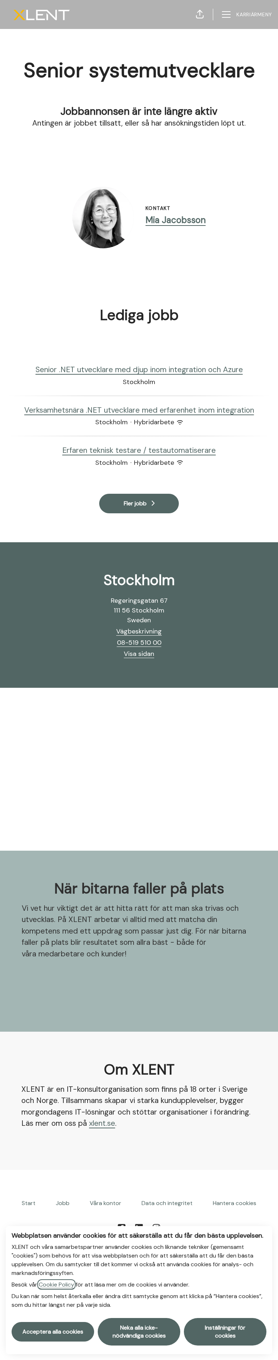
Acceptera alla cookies (52, 1331)
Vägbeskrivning (139, 631)
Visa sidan (139, 653)
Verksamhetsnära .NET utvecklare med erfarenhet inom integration (139, 410)
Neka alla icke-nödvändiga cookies (139, 1331)
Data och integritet (167, 1203)
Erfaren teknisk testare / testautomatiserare (139, 450)
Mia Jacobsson (176, 220)
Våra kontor (105, 1203)
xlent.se (102, 1123)
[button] (200, 14)
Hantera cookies (234, 1203)
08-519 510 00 (139, 642)
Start (28, 1203)
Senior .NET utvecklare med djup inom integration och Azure (139, 370)
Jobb (63, 1203)
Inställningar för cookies (225, 1331)
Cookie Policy (56, 1284)
